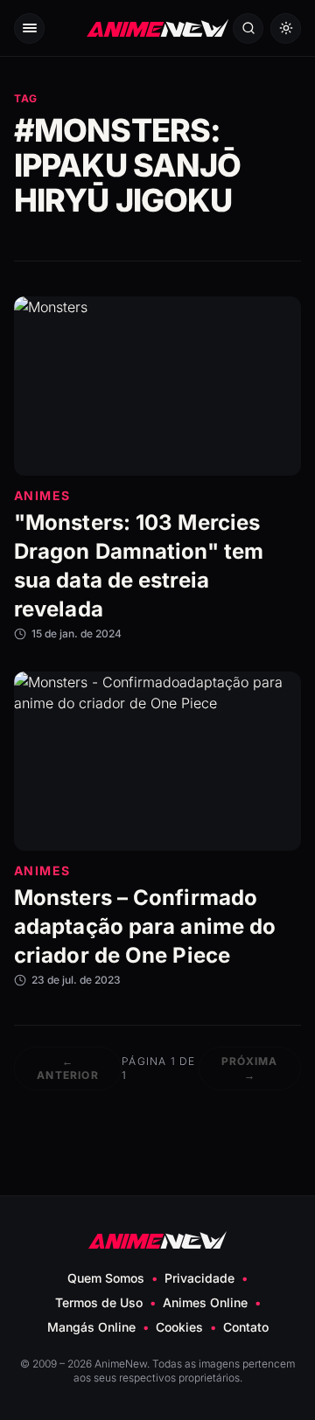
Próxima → (249, 1068)
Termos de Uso (99, 1302)
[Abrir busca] (248, 28)
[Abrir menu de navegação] (29, 28)
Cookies (179, 1326)
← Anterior (68, 1068)
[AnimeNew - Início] (157, 28)
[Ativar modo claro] (285, 28)
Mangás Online (91, 1326)
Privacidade (199, 1277)
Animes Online (205, 1302)
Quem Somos (105, 1277)
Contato (246, 1326)
